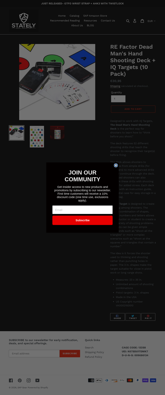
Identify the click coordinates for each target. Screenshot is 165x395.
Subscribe (83, 220)
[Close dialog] (115, 165)
